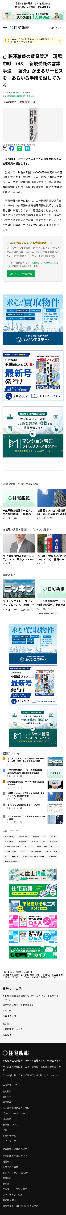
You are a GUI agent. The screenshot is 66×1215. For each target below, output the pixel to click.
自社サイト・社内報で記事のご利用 (20, 1205)
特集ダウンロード (12, 1016)
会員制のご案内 (10, 1167)
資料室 (6, 1183)
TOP (5, 972)
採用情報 (7, 1102)
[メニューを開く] (5, 27)
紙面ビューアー (10, 1034)
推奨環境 (7, 1161)
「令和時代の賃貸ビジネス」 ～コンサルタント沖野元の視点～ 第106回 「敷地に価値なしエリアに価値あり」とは (19, 563)
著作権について (10, 1124)
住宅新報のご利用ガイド (15, 1156)
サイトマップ (9, 1141)
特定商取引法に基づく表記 (16, 1108)
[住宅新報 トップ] (19, 27)
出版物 (6, 1023)
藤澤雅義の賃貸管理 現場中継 (20, 96)
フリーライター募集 (13, 1194)
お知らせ (7, 1096)
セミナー (7, 1010)
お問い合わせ (9, 1135)
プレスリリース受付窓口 (15, 1189)
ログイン (55, 27)
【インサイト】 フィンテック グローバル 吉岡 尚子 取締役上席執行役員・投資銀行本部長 (19, 606)
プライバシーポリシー (14, 1113)
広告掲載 (7, 1178)
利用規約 (35, 262)
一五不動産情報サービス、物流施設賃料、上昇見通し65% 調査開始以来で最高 (18, 514)
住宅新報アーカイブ (13, 1029)
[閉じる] (59, 40)
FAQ (5, 1130)
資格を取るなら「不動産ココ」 (18, 1004)
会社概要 (7, 1091)
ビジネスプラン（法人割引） (17, 1172)
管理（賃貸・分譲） (20, 972)
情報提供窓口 (9, 1200)
